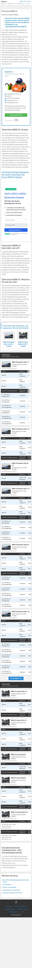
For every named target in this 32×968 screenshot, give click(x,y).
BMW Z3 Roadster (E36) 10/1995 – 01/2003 (8, 344)
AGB (22, 912)
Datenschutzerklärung (20, 906)
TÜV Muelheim (7, 884)
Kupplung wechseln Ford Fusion (12, 893)
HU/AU (28, 3)
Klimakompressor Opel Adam (11, 890)
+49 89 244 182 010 (26, 1)
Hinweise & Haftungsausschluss (9, 368)
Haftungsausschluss (9, 909)
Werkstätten (21, 3)
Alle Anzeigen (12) (16, 678)
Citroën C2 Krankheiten (9, 887)
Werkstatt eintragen (23, 909)
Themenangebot (13, 912)
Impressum (9, 906)
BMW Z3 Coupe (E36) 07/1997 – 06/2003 (23, 344)
